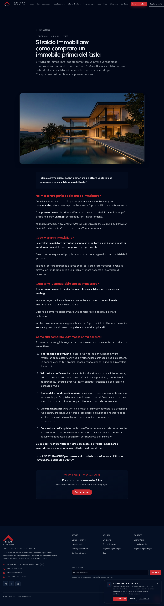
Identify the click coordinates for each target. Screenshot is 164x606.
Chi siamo (114, 4)
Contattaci (139, 540)
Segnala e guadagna (92, 4)
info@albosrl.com (14, 573)
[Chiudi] (158, 583)
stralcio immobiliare (109, 212)
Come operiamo (43, 4)
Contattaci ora (82, 492)
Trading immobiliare (80, 549)
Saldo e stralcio (79, 553)
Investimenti (58, 4)
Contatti (124, 4)
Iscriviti (155, 572)
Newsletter (77, 568)
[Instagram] (5, 583)
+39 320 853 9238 (14, 569)
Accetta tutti (120, 599)
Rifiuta (132, 599)
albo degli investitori (90, 448)
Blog (105, 4)
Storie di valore (74, 4)
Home (31, 4)
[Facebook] (11, 583)
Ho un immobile (139, 4)
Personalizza (144, 599)
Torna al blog (44, 30)
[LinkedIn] (17, 583)
